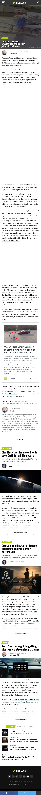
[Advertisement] (20, 168)
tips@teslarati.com (19, 396)
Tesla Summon (26, 403)
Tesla (25, 401)
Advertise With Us (14, 784)
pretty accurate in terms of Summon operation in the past (18, 302)
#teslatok (15, 758)
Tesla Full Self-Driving (10, 403)
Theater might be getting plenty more (25, 699)
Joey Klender (13, 53)
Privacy (32, 784)
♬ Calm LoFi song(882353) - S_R (12, 759)
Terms (25, 784)
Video (35, 403)
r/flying (20, 70)
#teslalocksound (24, 758)
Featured (18, 401)
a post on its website (11, 618)
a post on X (8, 508)
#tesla (10, 758)
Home (11, 782)
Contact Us (28, 782)
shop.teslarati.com (7, 432)
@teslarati (5, 755)
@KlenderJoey (12, 394)
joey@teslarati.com (10, 391)
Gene (10, 466)
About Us (18, 782)
